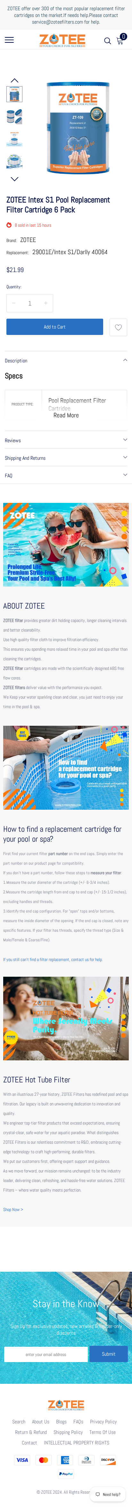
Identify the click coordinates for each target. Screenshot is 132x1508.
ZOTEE (28, 240)
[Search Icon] (107, 42)
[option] (78, 128)
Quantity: (13, 287)
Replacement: (17, 252)
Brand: (11, 240)
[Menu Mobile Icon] (9, 42)
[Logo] (62, 39)
